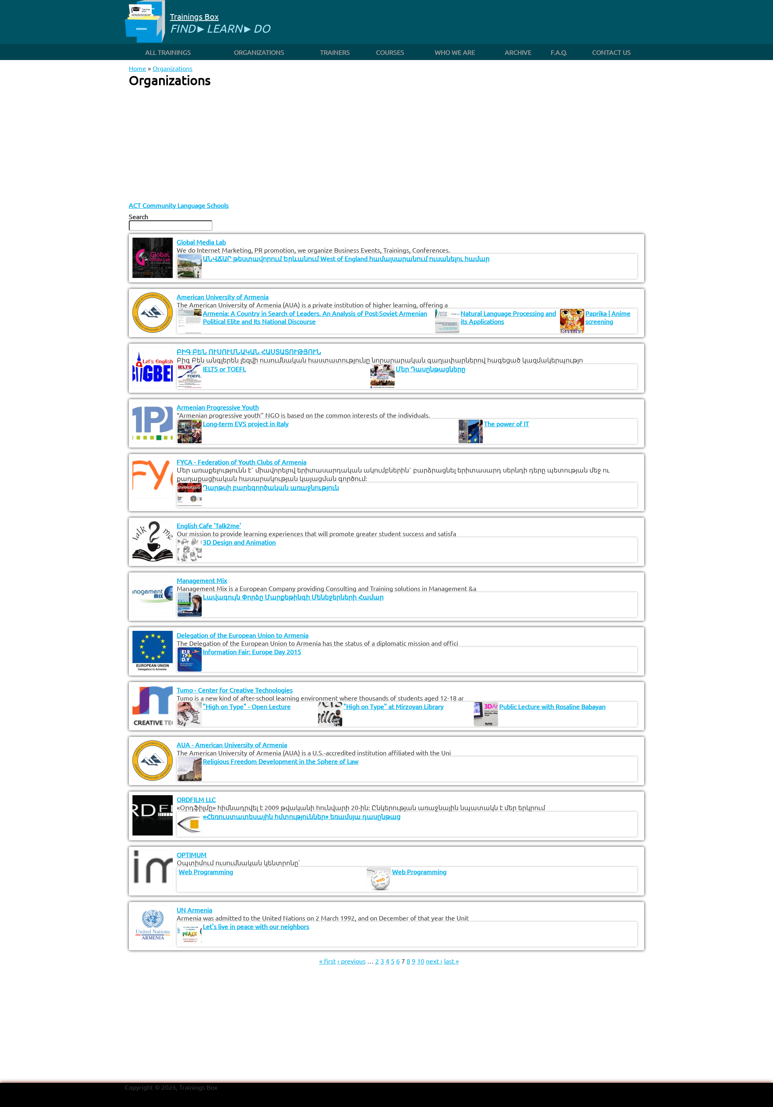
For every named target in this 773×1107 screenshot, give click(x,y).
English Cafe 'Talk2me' (209, 525)
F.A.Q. (559, 52)
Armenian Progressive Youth (218, 407)
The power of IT (506, 423)
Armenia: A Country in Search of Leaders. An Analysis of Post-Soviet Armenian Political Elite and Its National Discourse (315, 317)
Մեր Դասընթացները (430, 369)
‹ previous (351, 961)
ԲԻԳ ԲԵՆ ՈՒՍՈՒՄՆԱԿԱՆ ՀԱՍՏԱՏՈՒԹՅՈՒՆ (249, 351)
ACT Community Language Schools (179, 205)
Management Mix (202, 580)
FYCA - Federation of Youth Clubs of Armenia (241, 462)
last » (451, 961)
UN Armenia (194, 910)
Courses (390, 52)
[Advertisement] (386, 144)
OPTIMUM (192, 854)
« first (327, 961)
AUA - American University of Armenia (232, 744)
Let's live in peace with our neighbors (256, 926)
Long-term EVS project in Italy (246, 423)
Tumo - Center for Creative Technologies (235, 690)
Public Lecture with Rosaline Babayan (552, 706)
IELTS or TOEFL (224, 369)
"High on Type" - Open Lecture (247, 706)
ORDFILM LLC (196, 799)
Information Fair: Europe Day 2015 (252, 651)
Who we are (455, 52)
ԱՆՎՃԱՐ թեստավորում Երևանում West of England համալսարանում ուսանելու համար (346, 258)
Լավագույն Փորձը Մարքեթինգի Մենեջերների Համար (293, 597)
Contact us (611, 52)
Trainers (335, 52)
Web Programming (206, 871)
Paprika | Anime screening (607, 317)
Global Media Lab (201, 242)
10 (420, 961)
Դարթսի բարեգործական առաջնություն (271, 487)
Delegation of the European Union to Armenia (242, 635)
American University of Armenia (223, 296)
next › (434, 961)
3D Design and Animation (239, 542)
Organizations (259, 52)
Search (138, 216)
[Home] (145, 22)
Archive (518, 52)
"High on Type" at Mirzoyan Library (393, 706)
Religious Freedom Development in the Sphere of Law (280, 761)
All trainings (168, 52)
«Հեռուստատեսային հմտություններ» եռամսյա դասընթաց (302, 816)
